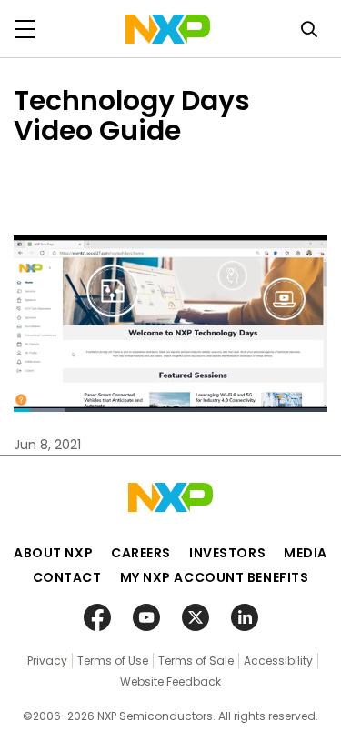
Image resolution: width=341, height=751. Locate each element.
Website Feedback (170, 681)
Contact (67, 577)
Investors (227, 553)
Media (305, 553)
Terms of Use (112, 660)
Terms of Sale (196, 660)
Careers (141, 553)
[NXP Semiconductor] (167, 29)
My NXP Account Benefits (214, 577)
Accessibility (278, 660)
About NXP (53, 553)
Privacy (47, 660)
